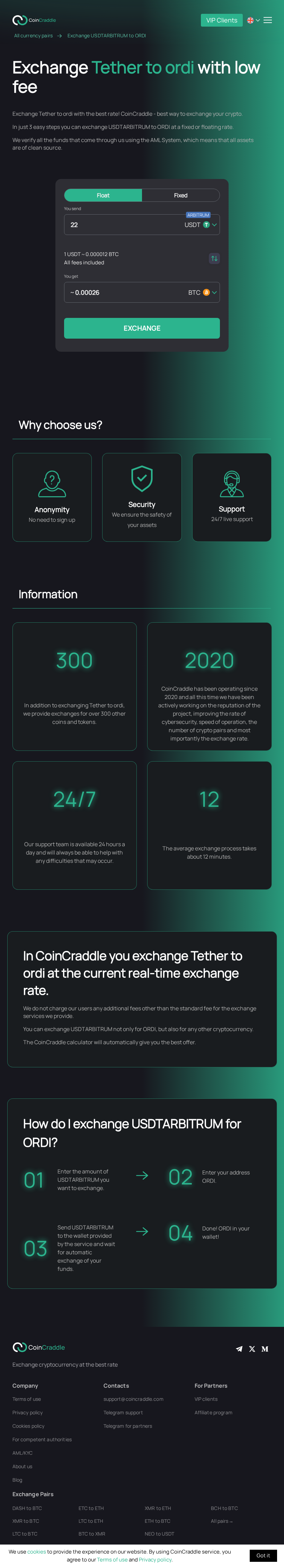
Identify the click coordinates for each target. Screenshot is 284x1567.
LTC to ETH (91, 1521)
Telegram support (123, 1412)
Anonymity (52, 509)
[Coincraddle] (36, 19)
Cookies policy (28, 1426)
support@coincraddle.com (133, 1399)
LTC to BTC (24, 1533)
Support (232, 508)
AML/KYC (22, 1453)
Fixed (180, 195)
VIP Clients (221, 20)
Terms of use (112, 1559)
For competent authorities (42, 1439)
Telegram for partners (128, 1426)
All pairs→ (222, 1521)
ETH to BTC (157, 1521)
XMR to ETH (158, 1508)
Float (103, 195)
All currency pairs (33, 35)
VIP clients (206, 1399)
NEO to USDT (160, 1533)
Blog (17, 1479)
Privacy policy (155, 1559)
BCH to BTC (224, 1508)
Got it (263, 1555)
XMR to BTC (25, 1521)
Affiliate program (213, 1412)
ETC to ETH (91, 1508)
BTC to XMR (92, 1533)
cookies (36, 1551)
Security (142, 504)
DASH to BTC (27, 1508)
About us (22, 1466)
